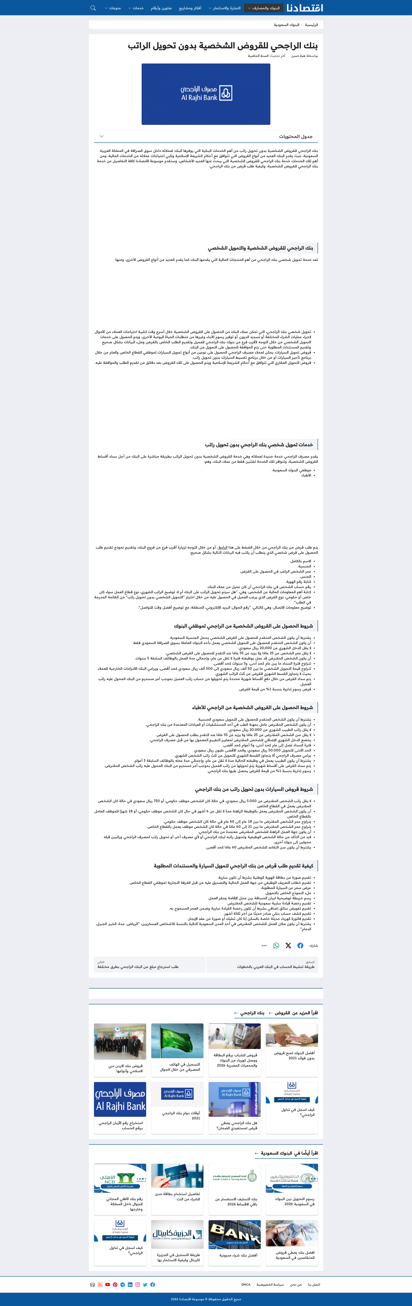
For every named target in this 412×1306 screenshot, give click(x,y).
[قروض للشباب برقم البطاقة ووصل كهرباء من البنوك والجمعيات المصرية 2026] (235, 1050)
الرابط (222, 547)
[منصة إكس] (288, 945)
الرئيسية (311, 25)
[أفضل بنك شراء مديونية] (235, 1243)
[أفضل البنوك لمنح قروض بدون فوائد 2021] (292, 1050)
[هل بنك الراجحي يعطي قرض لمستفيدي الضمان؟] (235, 1108)
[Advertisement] (206, 202)
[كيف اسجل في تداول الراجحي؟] (292, 1108)
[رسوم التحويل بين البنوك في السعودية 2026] (292, 1189)
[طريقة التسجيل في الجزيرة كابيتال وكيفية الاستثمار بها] (177, 1243)
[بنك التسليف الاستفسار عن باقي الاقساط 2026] (235, 1189)
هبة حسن (298, 56)
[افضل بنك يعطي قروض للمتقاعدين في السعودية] (292, 1243)
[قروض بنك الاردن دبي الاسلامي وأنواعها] (120, 1050)
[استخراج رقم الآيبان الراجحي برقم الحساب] (120, 1108)
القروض (282, 1012)
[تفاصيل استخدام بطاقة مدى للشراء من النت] (177, 1189)
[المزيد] (264, 945)
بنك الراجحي (252, 1012)
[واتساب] (276, 945)
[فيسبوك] (300, 945)
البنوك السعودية (286, 25)
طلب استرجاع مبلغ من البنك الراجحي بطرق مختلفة (138, 966)
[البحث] (93, 8)
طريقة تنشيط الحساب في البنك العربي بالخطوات (276, 966)
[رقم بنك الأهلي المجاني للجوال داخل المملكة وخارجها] (120, 1189)
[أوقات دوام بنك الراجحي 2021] (177, 1108)
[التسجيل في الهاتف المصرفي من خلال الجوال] (177, 1050)
